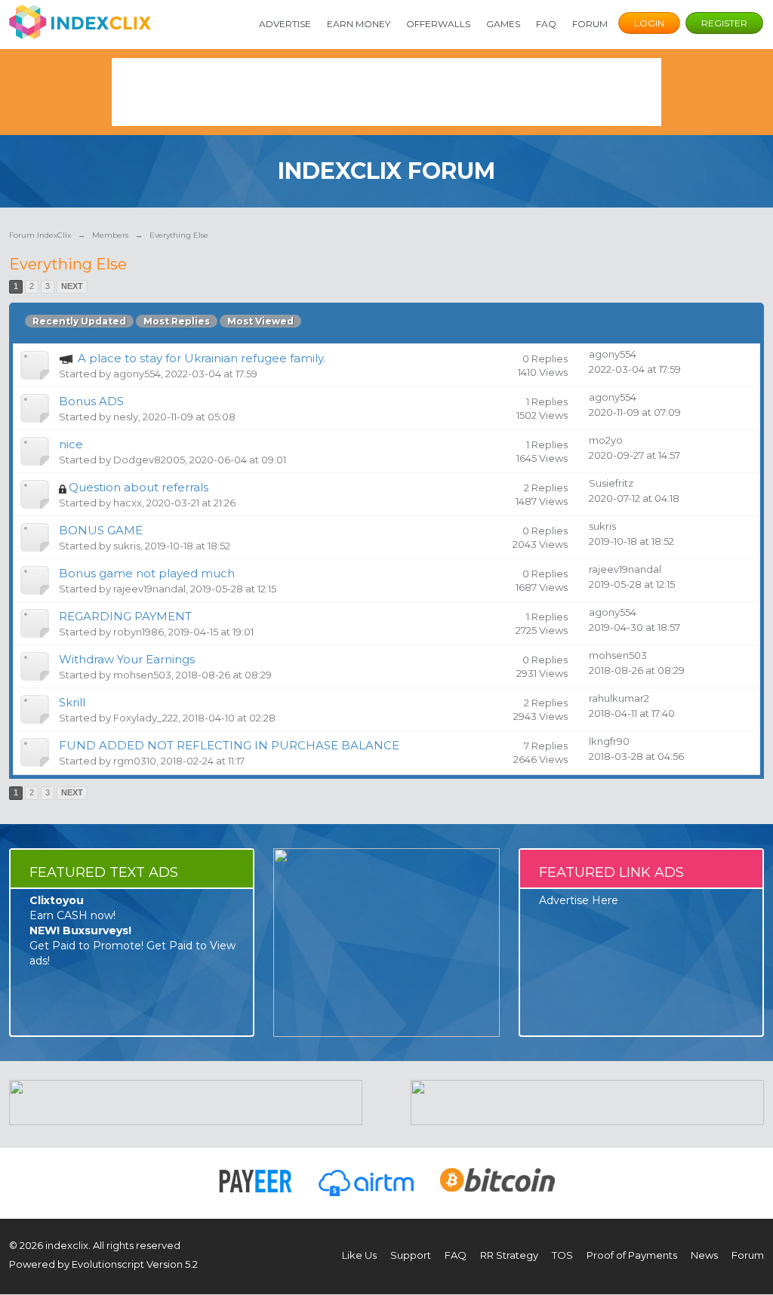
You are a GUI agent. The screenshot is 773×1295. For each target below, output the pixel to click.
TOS (562, 1255)
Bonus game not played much (147, 573)
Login (649, 23)
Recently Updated (79, 321)
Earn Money (358, 23)
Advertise (285, 23)
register (724, 23)
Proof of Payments (632, 1255)
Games (503, 23)
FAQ (546, 23)
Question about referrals (138, 487)
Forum (590, 23)
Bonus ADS (91, 401)
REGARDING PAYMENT (125, 616)
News (704, 1255)
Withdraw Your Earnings (127, 659)
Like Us (359, 1255)
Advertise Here (578, 900)
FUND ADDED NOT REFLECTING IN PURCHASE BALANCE (229, 745)
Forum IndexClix (40, 235)
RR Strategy (509, 1255)
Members (110, 235)
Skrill (72, 702)
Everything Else (178, 235)
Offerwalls (438, 23)
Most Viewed (260, 321)
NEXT (72, 286)
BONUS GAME (101, 530)
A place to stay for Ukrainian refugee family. (201, 358)
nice (71, 444)
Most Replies (176, 321)
